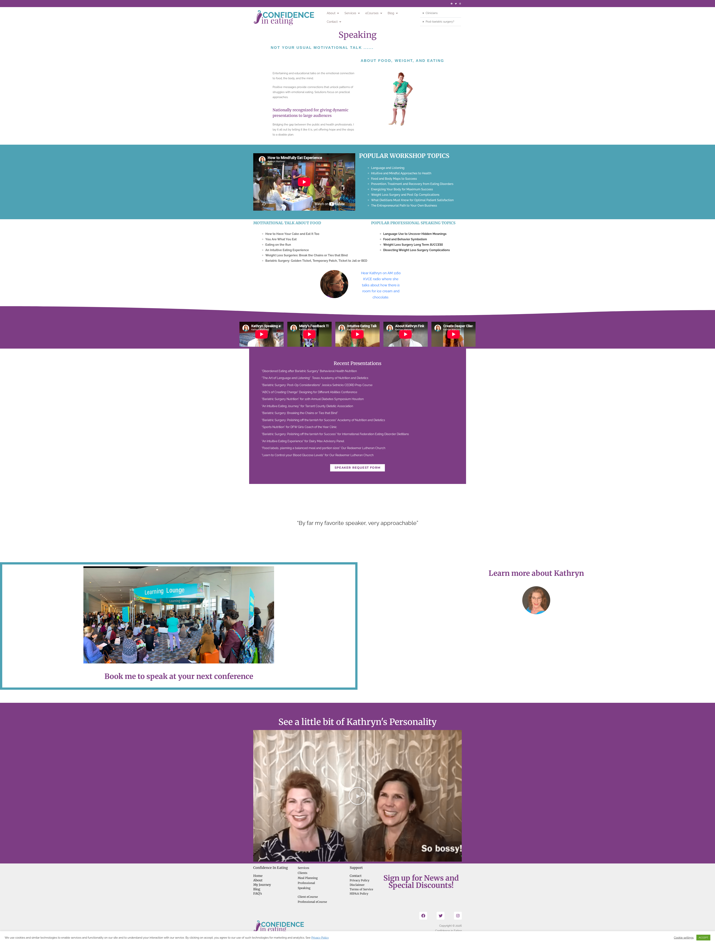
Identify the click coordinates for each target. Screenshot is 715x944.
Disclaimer (357, 884)
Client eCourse (308, 897)
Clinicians (432, 13)
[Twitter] (455, 3)
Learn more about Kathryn (536, 573)
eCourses (372, 13)
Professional (306, 883)
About (331, 13)
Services (350, 13)
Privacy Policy (359, 880)
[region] (357, 523)
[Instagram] (460, 3)
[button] (333, 13)
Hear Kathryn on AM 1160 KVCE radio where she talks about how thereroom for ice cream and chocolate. (381, 285)
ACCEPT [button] (703, 937)
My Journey (262, 884)
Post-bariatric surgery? (440, 21)
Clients (302, 873)
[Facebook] (451, 3)
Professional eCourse (313, 902)
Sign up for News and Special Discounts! (421, 882)
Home (258, 876)
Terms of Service (361, 889)
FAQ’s (257, 893)
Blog (391, 13)
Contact (332, 21)
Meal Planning (308, 878)
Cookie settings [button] (684, 937)
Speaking (304, 888)
